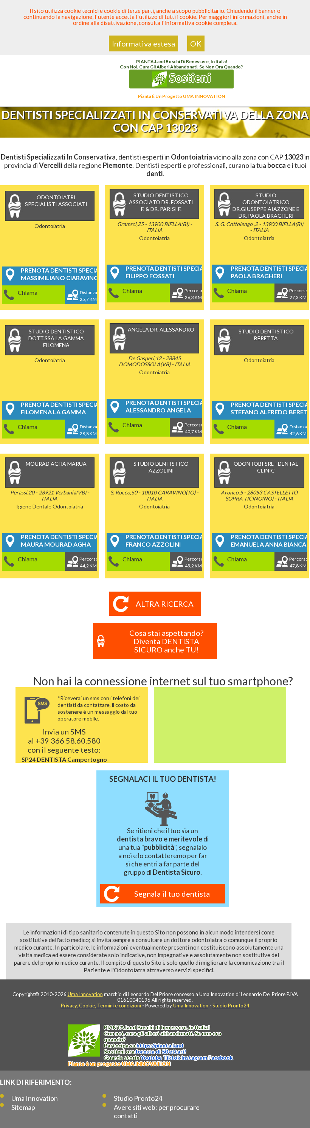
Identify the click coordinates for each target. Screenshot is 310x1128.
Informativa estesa (143, 43)
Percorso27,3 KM (298, 294)
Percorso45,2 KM (193, 562)
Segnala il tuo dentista (172, 893)
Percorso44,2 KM (88, 562)
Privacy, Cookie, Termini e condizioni (101, 1005)
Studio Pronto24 (231, 1005)
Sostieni (189, 77)
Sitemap (23, 1107)
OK (196, 43)
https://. (159, 1045)
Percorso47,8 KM (298, 562)
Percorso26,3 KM (193, 294)
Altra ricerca (165, 603)
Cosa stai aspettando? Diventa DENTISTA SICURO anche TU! (166, 641)
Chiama (27, 292)
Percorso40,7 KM (193, 428)
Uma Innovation (85, 994)
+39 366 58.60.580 (68, 740)
